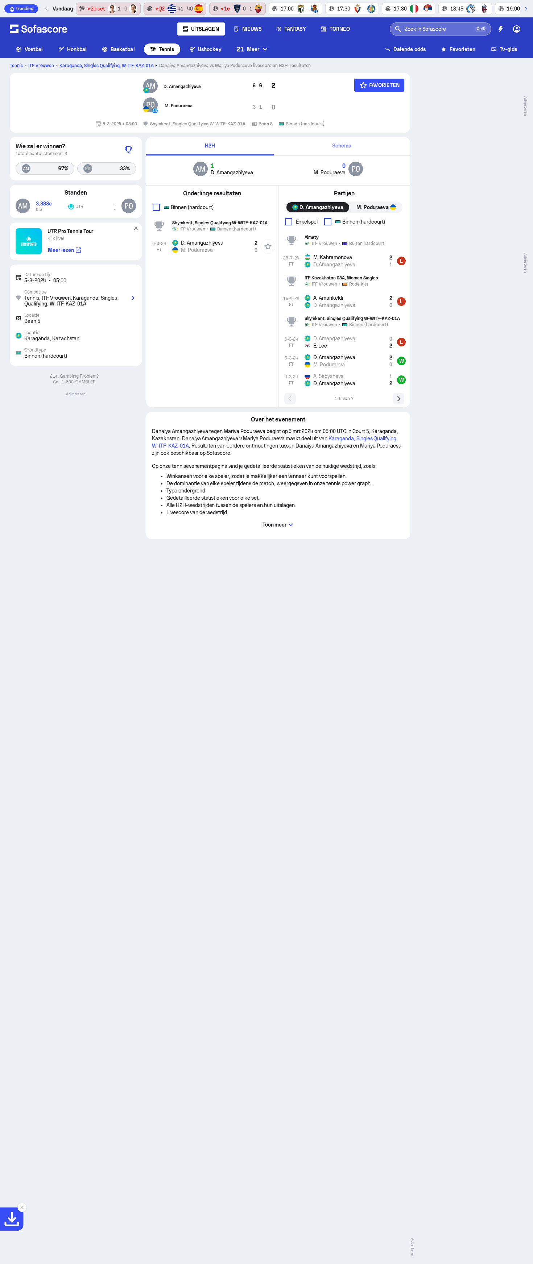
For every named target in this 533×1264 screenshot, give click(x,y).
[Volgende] (526, 8)
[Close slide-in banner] (21, 1207)
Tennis (166, 49)
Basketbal (123, 49)
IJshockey (210, 49)
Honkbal (77, 49)
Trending (24, 8)
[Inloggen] (516, 29)
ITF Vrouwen (41, 65)
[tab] (210, 146)
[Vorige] (47, 8)
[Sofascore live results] (38, 29)
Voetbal (34, 49)
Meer (248, 49)
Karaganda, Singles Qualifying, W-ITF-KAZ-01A (106, 65)
